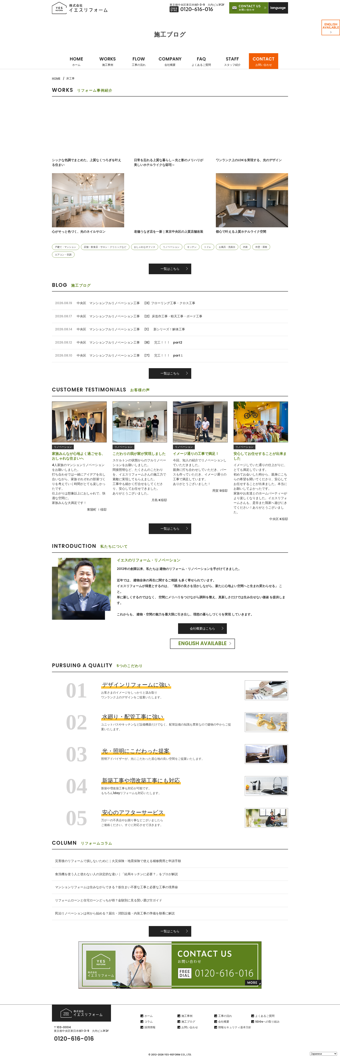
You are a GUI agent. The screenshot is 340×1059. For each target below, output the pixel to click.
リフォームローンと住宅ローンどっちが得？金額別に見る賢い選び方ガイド (108, 900)
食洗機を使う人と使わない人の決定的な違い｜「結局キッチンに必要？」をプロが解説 (116, 874)
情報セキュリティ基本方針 (234, 1027)
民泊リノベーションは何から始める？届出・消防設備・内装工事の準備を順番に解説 (115, 913)
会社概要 (223, 1021)
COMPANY (170, 61)
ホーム (148, 1015)
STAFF (232, 61)
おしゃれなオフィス (144, 247)
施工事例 (186, 1015)
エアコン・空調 (63, 254)
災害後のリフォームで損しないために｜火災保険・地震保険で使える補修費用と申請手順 (118, 861)
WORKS (107, 61)
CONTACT (263, 61)
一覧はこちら (170, 269)
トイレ (207, 247)
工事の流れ (225, 1015)
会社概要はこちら (202, 628)
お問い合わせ (189, 1027)
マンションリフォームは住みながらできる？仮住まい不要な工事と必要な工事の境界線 (116, 887)
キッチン (192, 247)
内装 (245, 247)
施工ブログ (188, 1021)
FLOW (139, 61)
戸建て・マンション (65, 247)
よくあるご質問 (264, 1015)
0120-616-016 (74, 1038)
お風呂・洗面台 (227, 247)
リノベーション (171, 247)
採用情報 (149, 1027)
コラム (148, 1021)
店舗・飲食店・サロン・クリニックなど (105, 247)
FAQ (201, 61)
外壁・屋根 (261, 247)
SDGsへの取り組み (267, 1021)
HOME (76, 61)
